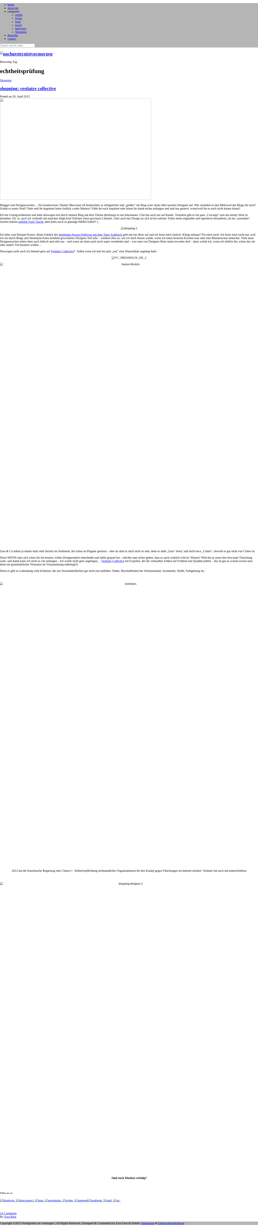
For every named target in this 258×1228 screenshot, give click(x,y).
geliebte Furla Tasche (31, 221)
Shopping (21, 32)
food (18, 21)
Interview (20, 28)
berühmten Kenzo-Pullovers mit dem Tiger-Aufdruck (90, 234)
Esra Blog (10, 1216)
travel (18, 25)
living (18, 18)
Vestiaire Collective (62, 251)
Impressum (147, 1223)
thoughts (13, 35)
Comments (8, 1213)
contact (12, 38)
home (11, 4)
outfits (18, 14)
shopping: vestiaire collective (28, 88)
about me (13, 8)
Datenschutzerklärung (171, 1223)
